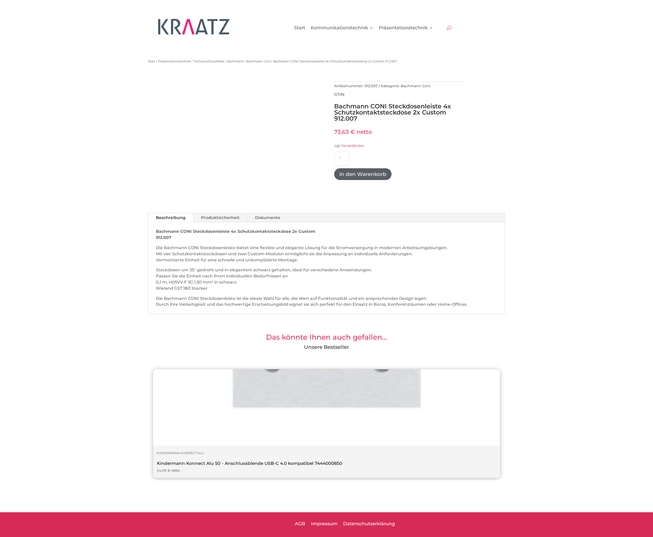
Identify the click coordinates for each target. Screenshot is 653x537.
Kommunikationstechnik (339, 28)
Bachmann (235, 61)
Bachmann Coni (258, 61)
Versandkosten (352, 146)
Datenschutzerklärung (369, 524)
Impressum (324, 524)
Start (299, 28)
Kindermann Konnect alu (180, 453)
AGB (300, 524)
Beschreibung (170, 217)
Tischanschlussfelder (208, 61)
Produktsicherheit (220, 217)
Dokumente (267, 217)
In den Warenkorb (362, 174)
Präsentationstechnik (403, 28)
